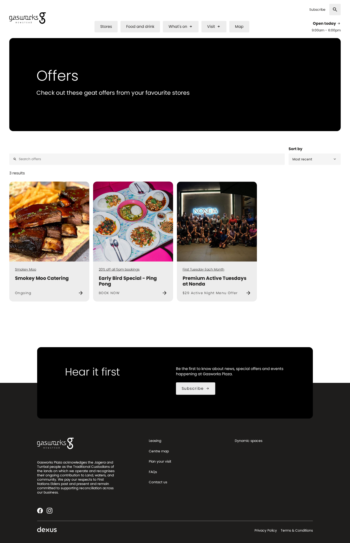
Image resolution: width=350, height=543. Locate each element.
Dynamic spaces (248, 440)
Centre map (159, 451)
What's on (181, 26)
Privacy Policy (266, 530)
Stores (106, 26)
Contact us (158, 482)
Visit (214, 26)
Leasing (155, 440)
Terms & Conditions (297, 530)
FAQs (153, 471)
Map (239, 26)
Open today (327, 23)
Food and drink (140, 26)
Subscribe (317, 9)
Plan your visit (160, 461)
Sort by (295, 149)
